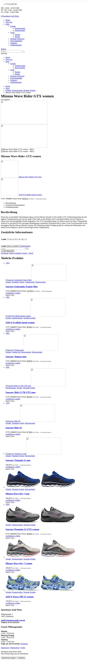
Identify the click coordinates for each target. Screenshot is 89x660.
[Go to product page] (47, 446)
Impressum (5, 648)
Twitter (11, 253)
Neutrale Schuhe (29, 318)
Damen (17, 35)
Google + (24, 253)
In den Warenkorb (8, 251)
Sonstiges (13, 43)
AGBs (22, 648)
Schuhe (13, 26)
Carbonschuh (30, 282)
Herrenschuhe (20, 30)
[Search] (24, 51)
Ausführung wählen (13, 293)
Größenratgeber (16, 45)
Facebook (4, 253)
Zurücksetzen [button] (26, 246)
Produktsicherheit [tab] (12, 207)
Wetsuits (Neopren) (17, 39)
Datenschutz (14, 648)
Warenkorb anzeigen (9, 658)
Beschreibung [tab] (11, 203)
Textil (12, 33)
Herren (17, 37)
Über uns (9, 22)
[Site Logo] (10, 16)
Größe (3, 246)
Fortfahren (21, 658)
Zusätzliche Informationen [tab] (15, 205)
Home (8, 20)
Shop (7, 24)
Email (31, 253)
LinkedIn (17, 253)
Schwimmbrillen (16, 41)
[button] (3, 49)
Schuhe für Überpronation (21, 352)
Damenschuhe (20, 28)
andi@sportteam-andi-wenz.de (13, 620)
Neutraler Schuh (18, 282)
